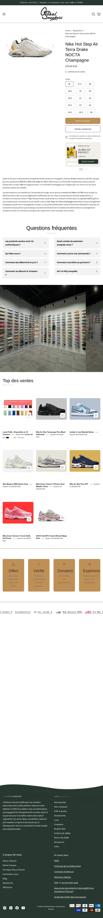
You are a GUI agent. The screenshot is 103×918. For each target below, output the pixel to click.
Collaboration (37, 611)
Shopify (51, 909)
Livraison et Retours (64, 871)
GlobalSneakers (49, 907)
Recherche (8, 883)
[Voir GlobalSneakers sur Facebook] (17, 908)
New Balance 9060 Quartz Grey (15, 484)
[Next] (53, 45)
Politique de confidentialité (67, 866)
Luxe (56, 820)
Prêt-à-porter (60, 811)
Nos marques (60, 806)
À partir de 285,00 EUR (12, 486)
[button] (93, 14)
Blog (5, 878)
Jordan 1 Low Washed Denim (82, 432)
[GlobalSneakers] (51, 14)
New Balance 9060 (87, 611)
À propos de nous (12, 854)
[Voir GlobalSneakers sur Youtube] (23, 908)
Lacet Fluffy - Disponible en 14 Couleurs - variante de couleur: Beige (14, 437)
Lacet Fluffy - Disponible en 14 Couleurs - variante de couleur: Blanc (11, 437)
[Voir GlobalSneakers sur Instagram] (5, 908)
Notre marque (9, 865)
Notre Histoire (9, 860)
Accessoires (60, 815)
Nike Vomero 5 (19, 611)
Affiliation (7, 887)
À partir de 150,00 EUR (54, 538)
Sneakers (58, 824)
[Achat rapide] (29, 414)
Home (67, 30)
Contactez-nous (10, 874)
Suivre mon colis (70, 882)
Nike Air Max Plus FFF (79, 484)
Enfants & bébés (62, 833)
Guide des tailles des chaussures (70, 897)
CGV (56, 882)
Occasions (59, 842)
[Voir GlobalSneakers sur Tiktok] (11, 908)
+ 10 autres (20, 437)
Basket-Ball (59, 828)
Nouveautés (60, 802)
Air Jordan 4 (59, 611)
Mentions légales (62, 877)
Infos (56, 846)
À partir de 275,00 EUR (78, 434)
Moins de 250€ (61, 837)
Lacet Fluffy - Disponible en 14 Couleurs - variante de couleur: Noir (7, 437)
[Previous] (6, 45)
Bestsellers (77, 30)
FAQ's (56, 860)
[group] (51, 2)
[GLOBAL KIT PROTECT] (72, 154)
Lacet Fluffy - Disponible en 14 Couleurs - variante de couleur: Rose (4, 437)
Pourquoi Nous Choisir (14, 869)
